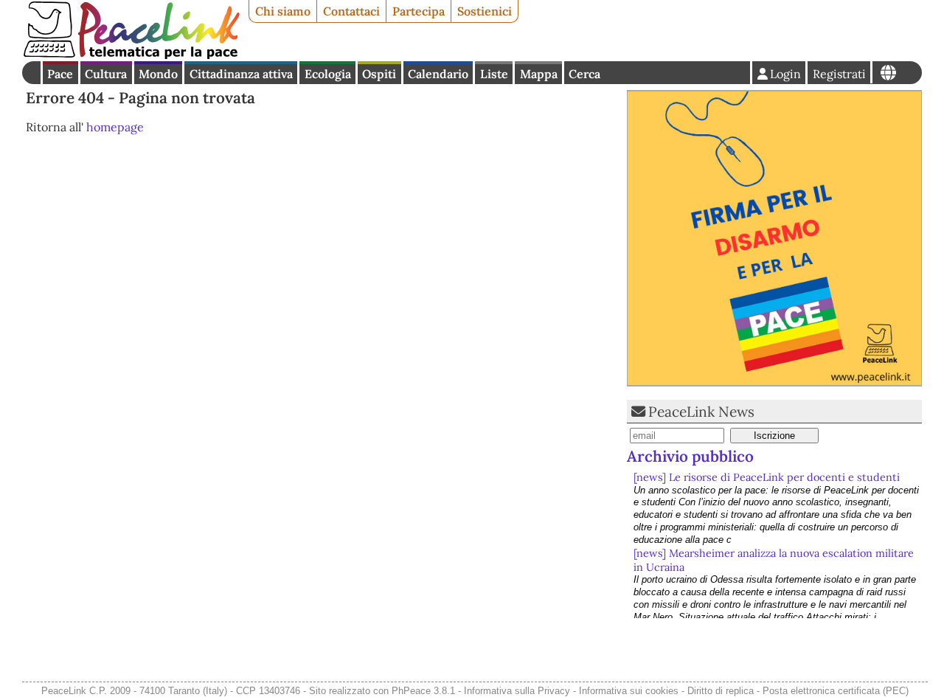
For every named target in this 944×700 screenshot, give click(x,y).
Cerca (584, 73)
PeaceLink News (701, 411)
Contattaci (351, 11)
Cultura (106, 73)
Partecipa (418, 11)
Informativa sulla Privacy (517, 690)
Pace (60, 73)
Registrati (839, 73)
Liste (494, 73)
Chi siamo (282, 11)
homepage (115, 126)
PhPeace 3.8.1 (423, 690)
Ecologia (328, 73)
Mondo (158, 73)
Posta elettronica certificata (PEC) (836, 690)
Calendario (438, 73)
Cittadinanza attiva (241, 73)
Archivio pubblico (690, 456)
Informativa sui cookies (628, 690)
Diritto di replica (720, 690)
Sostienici (484, 11)
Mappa (539, 73)
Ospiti (379, 73)
